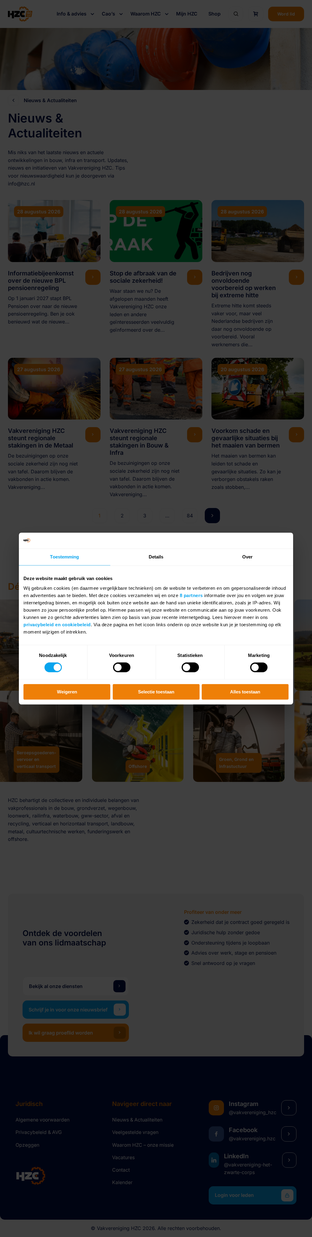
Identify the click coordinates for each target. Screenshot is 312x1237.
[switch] (121, 667)
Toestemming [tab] (64, 556)
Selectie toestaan (156, 691)
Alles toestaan (245, 691)
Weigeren (67, 691)
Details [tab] (156, 556)
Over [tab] (247, 556)
